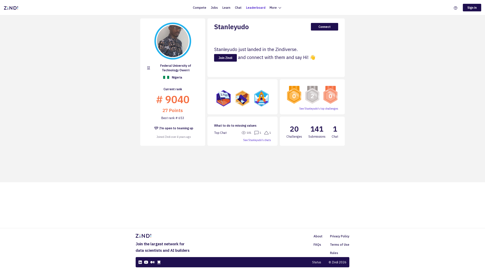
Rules (334, 253)
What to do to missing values (235, 125)
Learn (226, 7)
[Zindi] (12, 7)
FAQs (317, 244)
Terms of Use (339, 244)
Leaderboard (255, 7)
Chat (238, 7)
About (318, 236)
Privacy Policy (339, 236)
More (274, 7)
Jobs (214, 7)
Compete (199, 7)
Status (316, 262)
